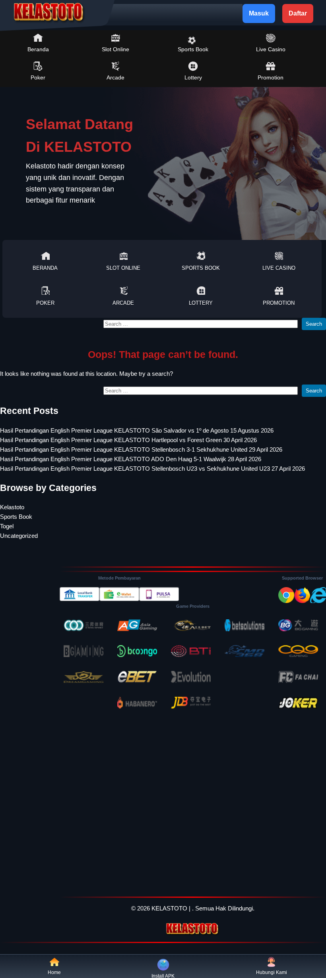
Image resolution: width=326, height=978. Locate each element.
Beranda (38, 49)
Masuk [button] (259, 13)
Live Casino (270, 49)
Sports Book (193, 49)
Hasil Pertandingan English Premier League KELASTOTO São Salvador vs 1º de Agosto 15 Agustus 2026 (137, 430)
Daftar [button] (298, 13)
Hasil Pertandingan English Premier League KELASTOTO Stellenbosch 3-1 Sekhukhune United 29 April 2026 (141, 449)
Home (54, 972)
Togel (7, 526)
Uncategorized (19, 535)
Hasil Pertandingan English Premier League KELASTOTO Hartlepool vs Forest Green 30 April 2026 (128, 440)
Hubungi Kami (271, 972)
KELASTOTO (169, 908)
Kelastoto (12, 507)
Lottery (193, 77)
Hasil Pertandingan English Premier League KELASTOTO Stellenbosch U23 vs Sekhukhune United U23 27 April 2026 (152, 468)
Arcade (115, 77)
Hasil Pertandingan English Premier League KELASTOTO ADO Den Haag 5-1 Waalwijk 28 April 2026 (130, 459)
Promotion (270, 77)
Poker (38, 77)
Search (314, 324)
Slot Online (115, 49)
